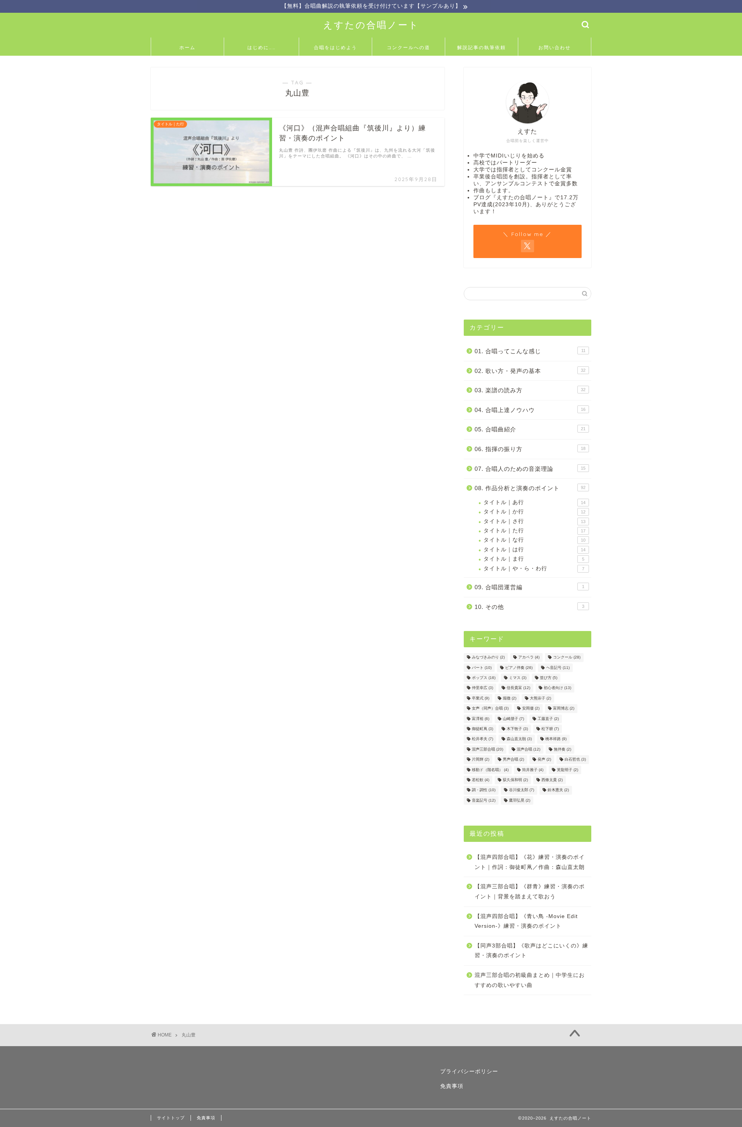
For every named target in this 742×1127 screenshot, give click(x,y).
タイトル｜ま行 (533, 559)
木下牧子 (517, 729)
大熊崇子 (540, 698)
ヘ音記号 (558, 667)
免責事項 (451, 1086)
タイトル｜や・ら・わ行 (533, 568)
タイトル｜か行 (534, 512)
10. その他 (529, 607)
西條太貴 (552, 780)
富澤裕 (480, 719)
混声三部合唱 (487, 749)
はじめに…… (261, 47)
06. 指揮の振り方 (530, 449)
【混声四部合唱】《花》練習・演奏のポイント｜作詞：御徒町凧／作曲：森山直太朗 (530, 862)
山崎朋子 (513, 719)
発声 (544, 760)
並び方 (548, 678)
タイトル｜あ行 (534, 502)
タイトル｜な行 (534, 540)
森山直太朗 (519, 739)
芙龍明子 (567, 770)
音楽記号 (483, 800)
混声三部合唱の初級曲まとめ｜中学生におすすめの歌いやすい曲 (530, 980)
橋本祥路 (556, 739)
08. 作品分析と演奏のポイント (530, 488)
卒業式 (480, 698)
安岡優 (530, 708)
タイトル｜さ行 (534, 521)
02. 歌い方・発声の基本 (530, 371)
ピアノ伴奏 (519, 667)
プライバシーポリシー (469, 1071)
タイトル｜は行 (534, 549)
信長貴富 (518, 688)
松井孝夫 (482, 739)
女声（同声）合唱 (490, 708)
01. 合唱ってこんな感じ (530, 351)
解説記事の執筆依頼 (481, 47)
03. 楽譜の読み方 (530, 390)
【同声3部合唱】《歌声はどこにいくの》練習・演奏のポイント (531, 951)
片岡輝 (480, 760)
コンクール (566, 657)
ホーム (187, 47)
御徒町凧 (482, 729)
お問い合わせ (554, 47)
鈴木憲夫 (558, 790)
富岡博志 (563, 708)
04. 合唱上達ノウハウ (530, 410)
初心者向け (557, 688)
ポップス (483, 678)
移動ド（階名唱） (490, 770)
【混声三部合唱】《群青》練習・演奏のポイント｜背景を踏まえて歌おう (530, 892)
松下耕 (550, 729)
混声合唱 (528, 749)
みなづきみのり (488, 657)
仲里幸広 (482, 688)
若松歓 (480, 780)
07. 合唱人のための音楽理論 (530, 468)
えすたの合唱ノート (371, 25)
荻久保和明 (515, 780)
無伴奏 (562, 749)
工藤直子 (548, 719)
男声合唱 (513, 760)
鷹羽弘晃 (519, 800)
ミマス (517, 678)
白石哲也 (575, 760)
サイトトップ (171, 1117)
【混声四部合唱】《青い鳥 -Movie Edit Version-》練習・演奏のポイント (526, 921)
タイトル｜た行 (534, 531)
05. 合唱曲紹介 (530, 429)
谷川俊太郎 (521, 790)
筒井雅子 (532, 770)
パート (482, 667)
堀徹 (509, 698)
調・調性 (483, 790)
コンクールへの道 (408, 47)
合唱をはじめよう (335, 47)
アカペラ (528, 657)
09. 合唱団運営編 (529, 587)
